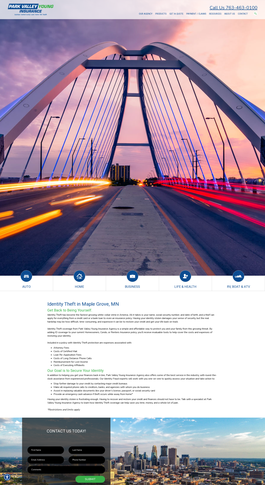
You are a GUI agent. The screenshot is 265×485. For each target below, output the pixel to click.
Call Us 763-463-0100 (233, 8)
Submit (90, 479)
